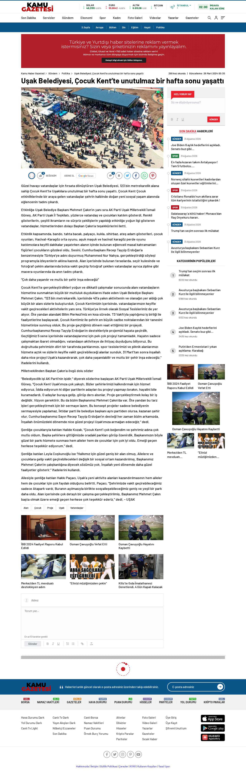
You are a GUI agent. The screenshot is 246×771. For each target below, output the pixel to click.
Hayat (147, 27)
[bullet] (73, 643)
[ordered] (67, 643)
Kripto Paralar (214, 701)
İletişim (94, 766)
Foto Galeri (135, 17)
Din (123, 27)
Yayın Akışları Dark (64, 723)
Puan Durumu (123, 701)
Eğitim (134, 27)
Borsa (25, 701)
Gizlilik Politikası (108, 766)
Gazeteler (192, 17)
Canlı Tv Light (29, 728)
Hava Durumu (98, 701)
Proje (50, 507)
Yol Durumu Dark (31, 723)
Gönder (32, 643)
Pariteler (166, 701)
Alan (26, 507)
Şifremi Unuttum (176, 728)
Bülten (112, 27)
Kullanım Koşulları (147, 766)
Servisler (49, 17)
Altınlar (120, 717)
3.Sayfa (85, 27)
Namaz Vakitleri (48, 701)
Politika (160, 27)
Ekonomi (86, 17)
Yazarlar (173, 17)
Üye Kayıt (171, 723)
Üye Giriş (171, 717)
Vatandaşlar (76, 507)
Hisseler (146, 701)
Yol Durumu (188, 701)
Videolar (155, 17)
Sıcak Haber (149, 739)
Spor (103, 17)
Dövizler (121, 723)
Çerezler (123, 766)
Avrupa (99, 27)
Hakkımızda (82, 766)
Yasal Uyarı (164, 766)
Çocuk (37, 507)
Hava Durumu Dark (32, 717)
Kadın (117, 17)
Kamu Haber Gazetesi (33, 73)
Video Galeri (149, 723)
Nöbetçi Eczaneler (64, 728)
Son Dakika (28, 17)
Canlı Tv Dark (61, 717)
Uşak (61, 507)
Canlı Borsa (91, 717)
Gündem (67, 17)
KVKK (133, 766)
